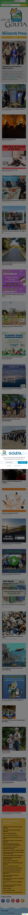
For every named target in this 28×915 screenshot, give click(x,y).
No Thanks (9, 465)
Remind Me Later (18, 465)
